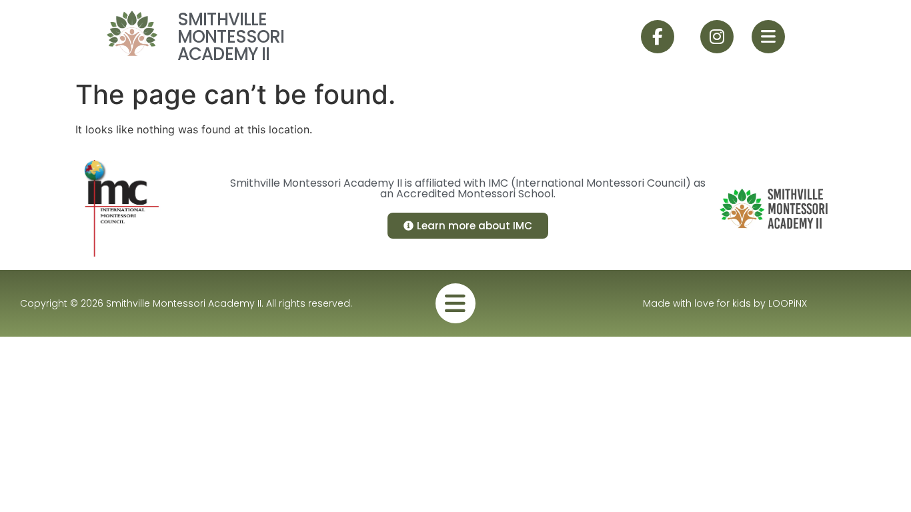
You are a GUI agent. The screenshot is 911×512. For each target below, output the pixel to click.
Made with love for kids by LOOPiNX (725, 303)
